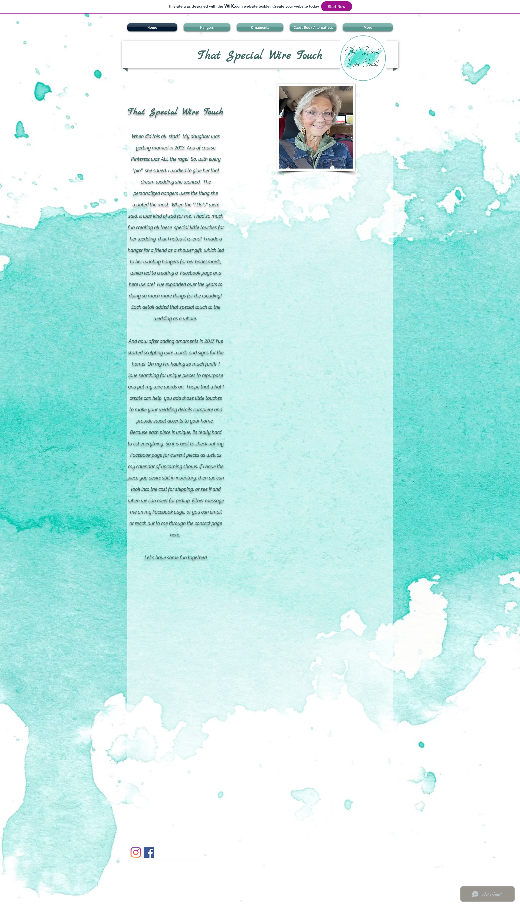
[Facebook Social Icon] (149, 852)
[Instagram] (136, 852)
